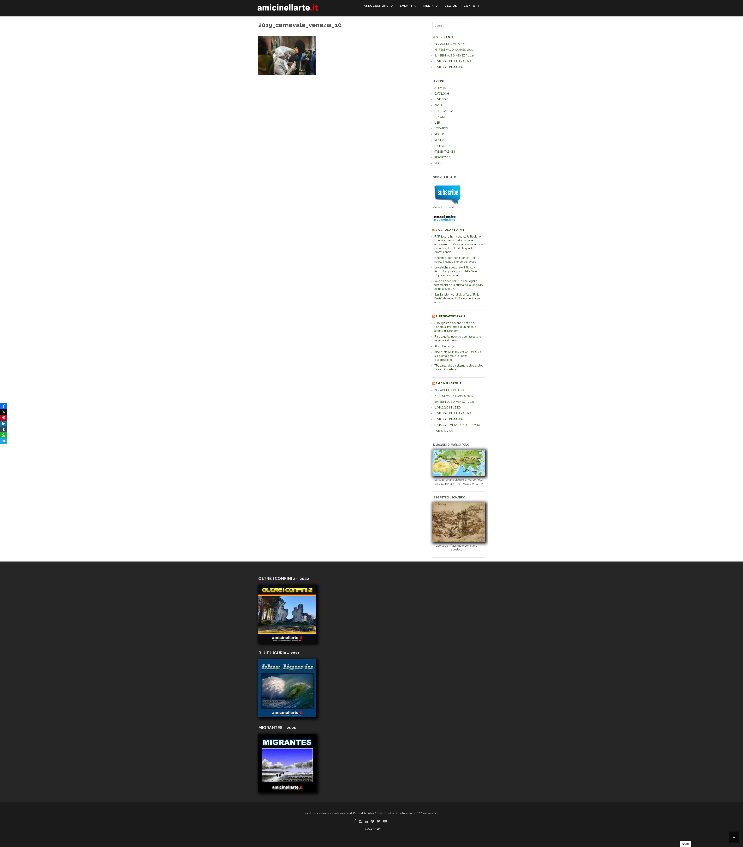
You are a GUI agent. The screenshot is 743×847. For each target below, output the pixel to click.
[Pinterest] (3, 418)
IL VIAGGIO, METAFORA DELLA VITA (457, 424)
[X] (3, 412)
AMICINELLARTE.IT (448, 383)
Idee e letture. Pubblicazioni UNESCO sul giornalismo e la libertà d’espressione (457, 355)
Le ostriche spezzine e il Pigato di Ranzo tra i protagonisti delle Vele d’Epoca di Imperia (455, 271)
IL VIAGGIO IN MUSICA (448, 67)
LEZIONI (452, 5)
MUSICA (439, 140)
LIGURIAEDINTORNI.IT (451, 229)
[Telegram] (3, 441)
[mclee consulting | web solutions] (446, 217)
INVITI (438, 105)
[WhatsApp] (3, 435)
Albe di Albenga (444, 346)
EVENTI (406, 5)
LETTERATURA (443, 111)
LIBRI (437, 122)
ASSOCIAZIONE (376, 5)
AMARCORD (372, 829)
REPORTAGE (442, 157)
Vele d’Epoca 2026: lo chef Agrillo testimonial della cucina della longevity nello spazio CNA (458, 284)
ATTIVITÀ (440, 87)
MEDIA (428, 5)
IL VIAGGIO (441, 99)
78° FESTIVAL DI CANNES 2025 (453, 49)
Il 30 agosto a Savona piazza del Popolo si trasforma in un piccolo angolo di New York (455, 326)
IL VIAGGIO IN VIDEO (447, 407)
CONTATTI (472, 5)
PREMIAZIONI (442, 145)
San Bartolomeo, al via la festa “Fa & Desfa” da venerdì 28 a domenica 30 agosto (457, 298)
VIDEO (438, 163)
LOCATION (441, 128)
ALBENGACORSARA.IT (451, 316)
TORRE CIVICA (443, 430)
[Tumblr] (3, 429)
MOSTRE (439, 134)
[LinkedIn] (3, 423)
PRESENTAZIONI (444, 151)
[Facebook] (3, 406)
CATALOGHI (441, 93)
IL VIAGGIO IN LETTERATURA (452, 61)
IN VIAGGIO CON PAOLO (449, 43)
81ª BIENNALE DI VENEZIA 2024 (454, 55)
